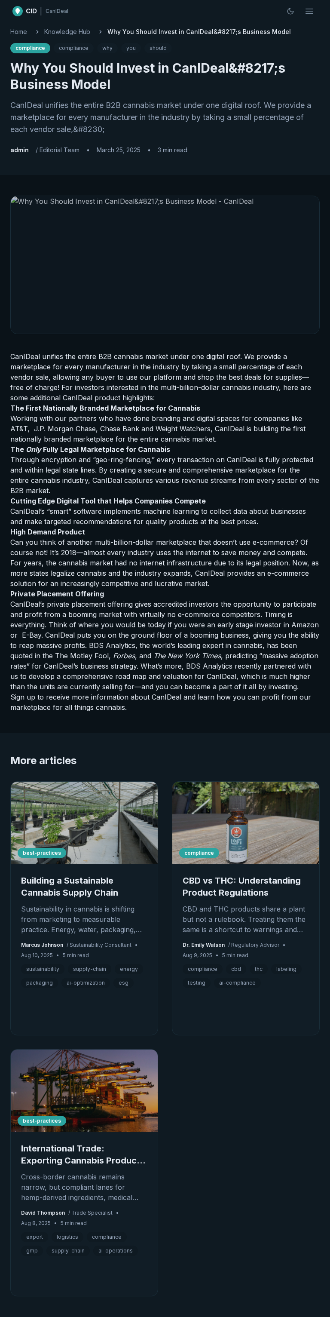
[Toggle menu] (309, 11)
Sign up (22, 697)
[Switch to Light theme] (290, 11)
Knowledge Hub (67, 31)
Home (18, 31)
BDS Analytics (112, 645)
